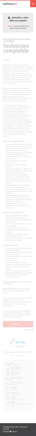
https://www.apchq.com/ (18, 355)
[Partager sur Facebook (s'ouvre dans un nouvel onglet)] (25, 330)
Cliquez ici (11, 26)
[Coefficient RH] (11, 3)
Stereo (14, 432)
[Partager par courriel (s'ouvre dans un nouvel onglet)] (32, 330)
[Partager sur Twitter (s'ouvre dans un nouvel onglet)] (30, 330)
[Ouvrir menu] (33, 3)
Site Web (6, 432)
